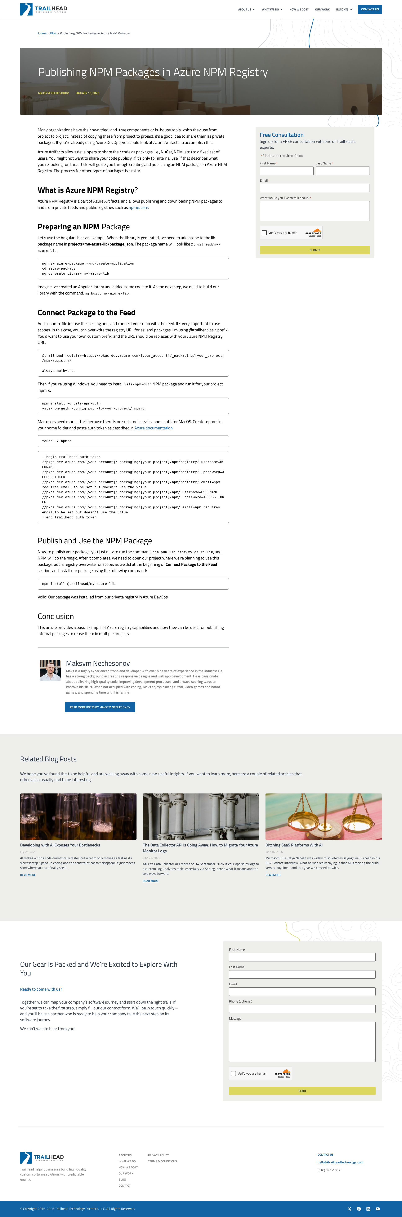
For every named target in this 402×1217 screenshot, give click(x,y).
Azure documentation (153, 428)
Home (42, 33)
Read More (28, 875)
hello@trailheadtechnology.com (340, 1162)
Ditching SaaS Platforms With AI (294, 845)
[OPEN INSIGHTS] (351, 9)
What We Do (127, 1161)
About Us (125, 1155)
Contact (124, 1185)
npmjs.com (138, 207)
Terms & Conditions (162, 1161)
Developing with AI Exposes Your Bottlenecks (60, 845)
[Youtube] (378, 1209)
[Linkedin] (368, 1209)
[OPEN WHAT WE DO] (281, 9)
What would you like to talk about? (285, 197)
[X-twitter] (349, 1209)
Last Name (324, 163)
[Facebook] (359, 1209)
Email (264, 180)
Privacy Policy (158, 1155)
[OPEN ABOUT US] (253, 9)
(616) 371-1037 (329, 1170)
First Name (268, 163)
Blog (53, 33)
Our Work (126, 1173)
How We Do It (128, 1167)
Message (235, 1018)
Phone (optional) (240, 1001)
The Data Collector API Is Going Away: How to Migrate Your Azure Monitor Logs (200, 848)
